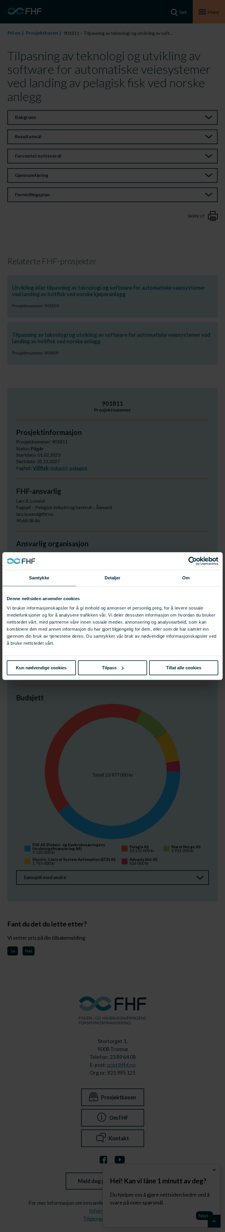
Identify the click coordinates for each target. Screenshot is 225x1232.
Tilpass (109, 667)
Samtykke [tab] (39, 577)
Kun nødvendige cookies (41, 667)
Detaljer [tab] (113, 577)
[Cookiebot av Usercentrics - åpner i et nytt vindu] (192, 561)
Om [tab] (186, 577)
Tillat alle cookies (183, 667)
